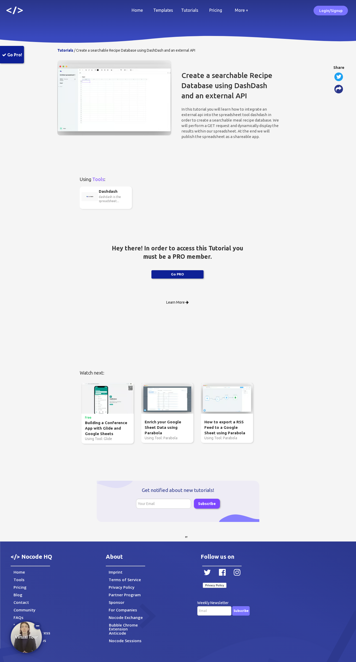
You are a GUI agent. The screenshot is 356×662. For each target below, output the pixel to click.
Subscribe (207, 504)
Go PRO (177, 274)
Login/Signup (330, 11)
